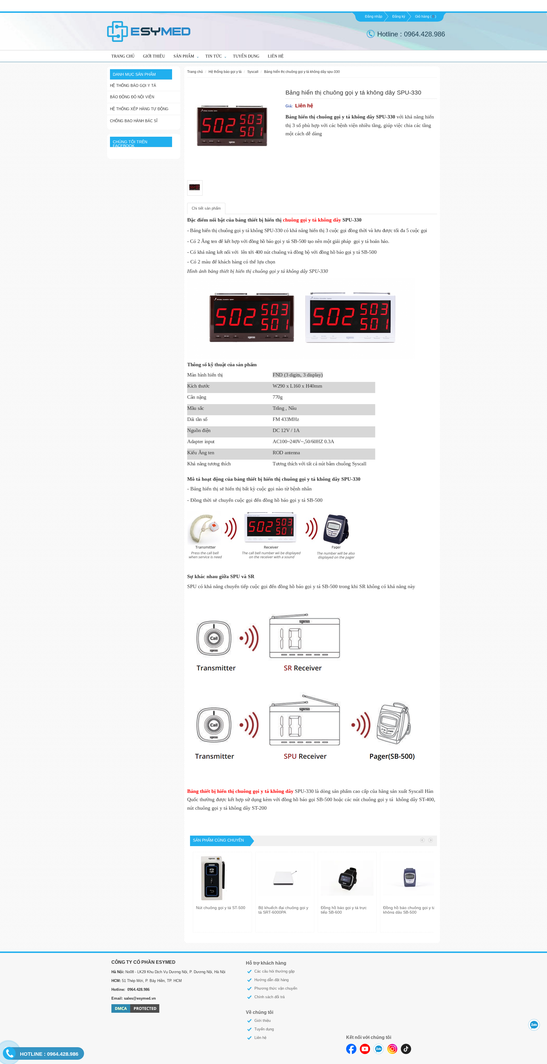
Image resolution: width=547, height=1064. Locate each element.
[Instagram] (392, 1049)
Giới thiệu (154, 56)
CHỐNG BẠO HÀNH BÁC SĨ (134, 121)
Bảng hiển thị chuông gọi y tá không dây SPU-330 (302, 71)
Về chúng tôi (259, 1012)
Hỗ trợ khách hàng (266, 963)
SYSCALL (252, 71)
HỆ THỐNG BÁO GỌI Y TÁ (133, 85)
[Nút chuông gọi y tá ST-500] (221, 878)
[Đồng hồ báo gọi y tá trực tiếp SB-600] (347, 878)
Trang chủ (122, 56)
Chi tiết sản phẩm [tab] (206, 208)
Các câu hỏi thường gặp (274, 971)
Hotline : (390, 34)
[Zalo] (378, 1049)
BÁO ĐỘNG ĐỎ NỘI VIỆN (132, 97)
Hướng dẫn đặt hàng (271, 980)
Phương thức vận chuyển (275, 988)
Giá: (289, 106)
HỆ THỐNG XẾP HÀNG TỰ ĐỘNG (139, 109)
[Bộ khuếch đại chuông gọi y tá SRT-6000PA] (284, 878)
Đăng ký (398, 17)
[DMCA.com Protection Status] (135, 1008)
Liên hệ (276, 56)
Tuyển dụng (246, 56)
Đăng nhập (373, 17)
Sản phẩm (184, 56)
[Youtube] (365, 1049)
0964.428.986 (49, 1054)
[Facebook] (351, 1049)
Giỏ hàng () (425, 17)
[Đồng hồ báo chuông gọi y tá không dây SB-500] (409, 878)
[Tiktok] (406, 1049)
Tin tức (213, 56)
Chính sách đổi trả (269, 997)
